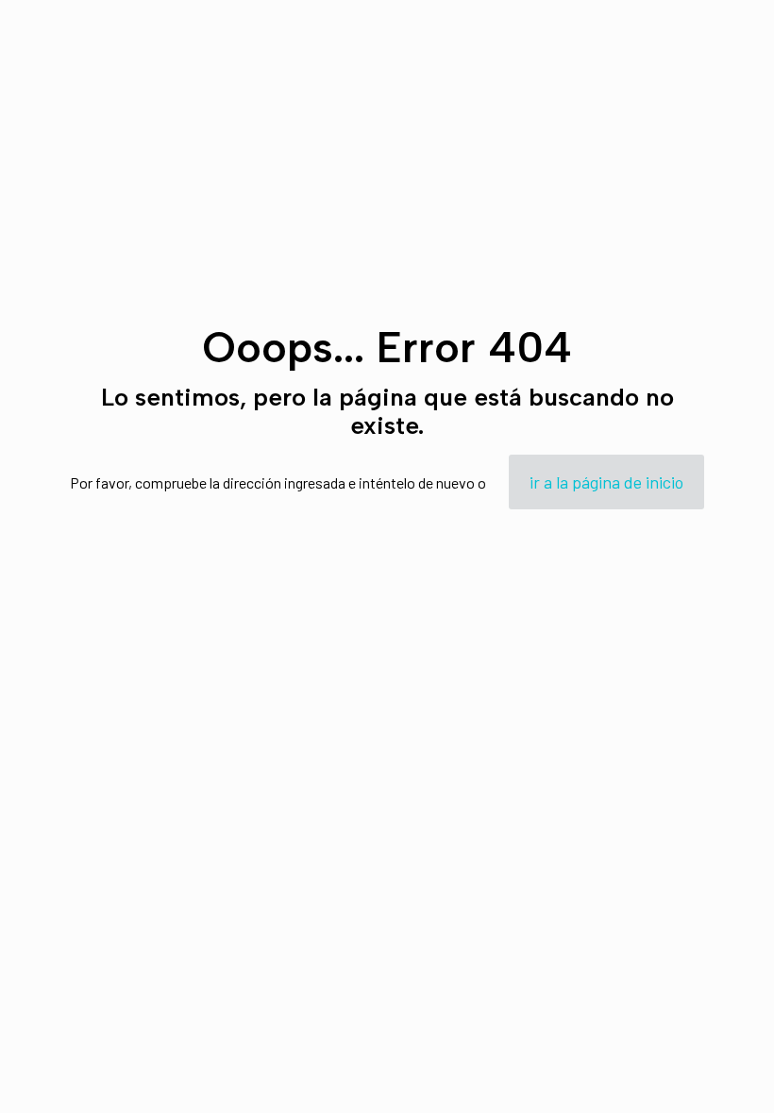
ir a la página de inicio (606, 482)
